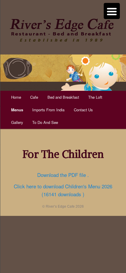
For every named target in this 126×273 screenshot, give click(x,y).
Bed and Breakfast (63, 97)
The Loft (95, 97)
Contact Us (83, 109)
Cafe (34, 97)
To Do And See (45, 122)
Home (16, 97)
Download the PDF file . (63, 174)
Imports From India (48, 109)
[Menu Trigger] (112, 11)
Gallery (17, 122)
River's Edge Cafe (61, 30)
